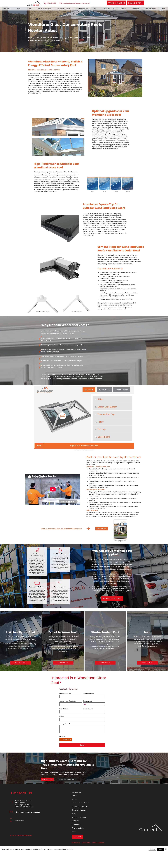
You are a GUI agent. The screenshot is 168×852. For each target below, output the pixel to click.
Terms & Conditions (98, 843)
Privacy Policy (76, 843)
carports (94, 588)
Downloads (76, 824)
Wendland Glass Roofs (109, 208)
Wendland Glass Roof (106, 115)
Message (64, 724)
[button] (135, 3)
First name (65, 693)
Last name (88, 693)
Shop (74, 831)
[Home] (16, 13)
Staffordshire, (24, 807)
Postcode (88, 708)
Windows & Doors (79, 817)
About (74, 799)
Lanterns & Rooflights (80, 803)
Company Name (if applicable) (67, 701)
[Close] (166, 849)
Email (63, 708)
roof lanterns (114, 587)
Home (74, 796)
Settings (152, 849)
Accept (160, 849)
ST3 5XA (31, 807)
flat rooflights (124, 587)
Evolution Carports (79, 810)
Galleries (75, 821)
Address (61, 716)
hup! (73, 814)
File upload (62, 736)
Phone (87, 701)
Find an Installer (78, 828)
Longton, (22, 805)
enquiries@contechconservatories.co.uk (76, 3)
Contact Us (76, 792)
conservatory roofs (101, 587)
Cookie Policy (86, 843)
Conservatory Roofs (80, 806)
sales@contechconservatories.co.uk (27, 812)
